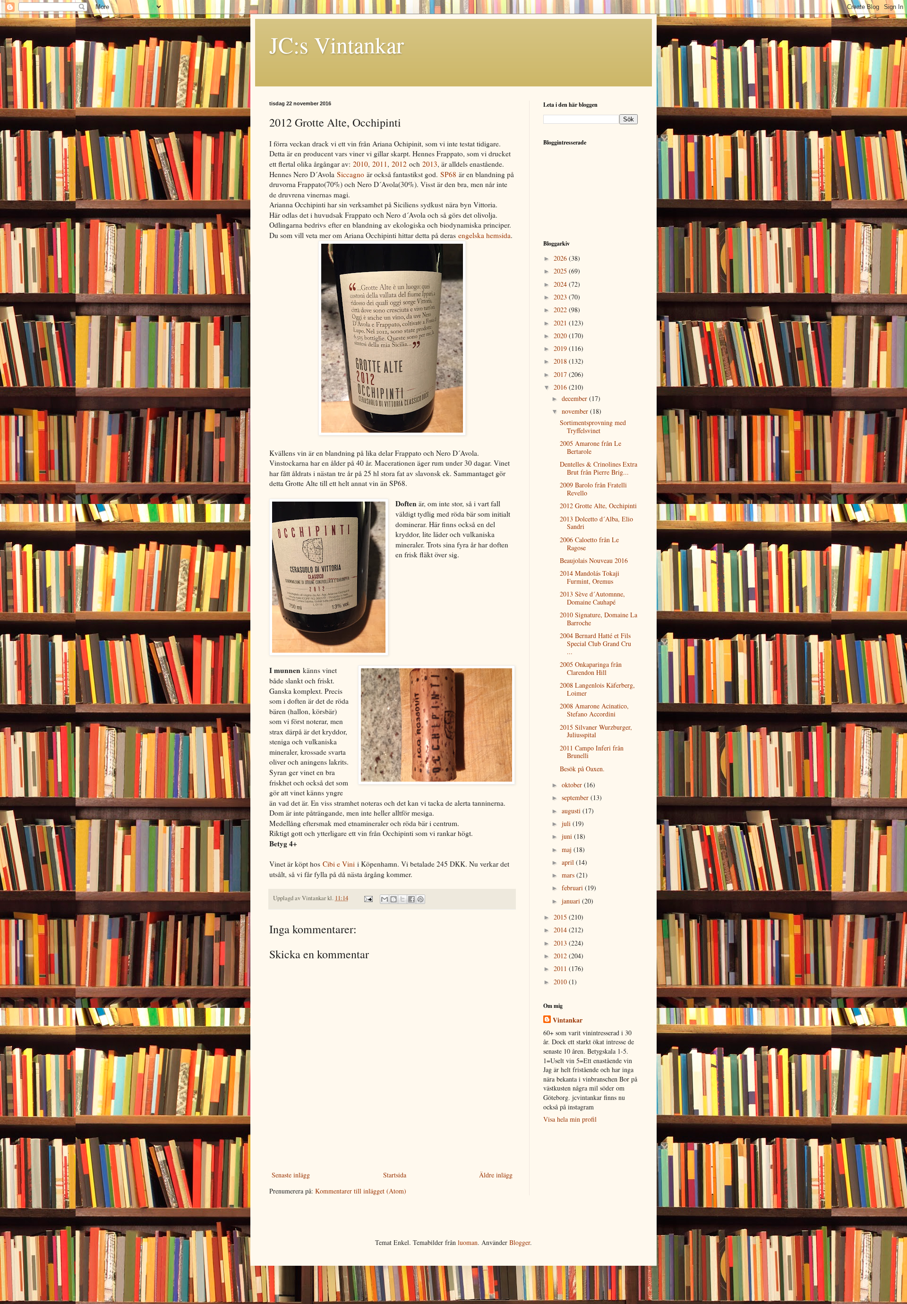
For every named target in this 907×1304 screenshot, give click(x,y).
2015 (561, 916)
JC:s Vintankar (336, 44)
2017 (561, 374)
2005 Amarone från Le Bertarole (590, 447)
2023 (561, 296)
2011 (379, 164)
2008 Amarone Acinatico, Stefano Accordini (594, 709)
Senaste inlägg (291, 1174)
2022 (561, 309)
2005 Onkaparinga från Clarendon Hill (591, 668)
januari (572, 900)
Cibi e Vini (339, 864)
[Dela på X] (402, 899)
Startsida (394, 1174)
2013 (429, 164)
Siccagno (350, 174)
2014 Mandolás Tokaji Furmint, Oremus (589, 577)
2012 (399, 164)
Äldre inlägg (496, 1174)
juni (568, 836)
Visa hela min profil (570, 1119)
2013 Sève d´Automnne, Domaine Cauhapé (592, 597)
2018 (561, 361)
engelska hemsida (484, 235)
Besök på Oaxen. (582, 768)
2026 (561, 258)
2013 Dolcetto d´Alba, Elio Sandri (596, 522)
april (569, 862)
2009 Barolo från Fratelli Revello (593, 488)
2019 (561, 348)
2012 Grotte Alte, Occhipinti (598, 505)
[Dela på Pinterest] (420, 899)
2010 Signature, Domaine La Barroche (598, 618)
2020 (561, 335)
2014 (561, 929)
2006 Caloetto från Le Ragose (589, 543)
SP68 (448, 174)
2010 (360, 164)
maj (567, 849)
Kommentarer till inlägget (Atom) (360, 1190)
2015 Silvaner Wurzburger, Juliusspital (596, 731)
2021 (561, 322)
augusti (572, 810)
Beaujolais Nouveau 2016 (594, 560)
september (576, 797)
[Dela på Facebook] (411, 899)
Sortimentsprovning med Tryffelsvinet (593, 426)
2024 (561, 284)
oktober (573, 784)
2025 (561, 270)
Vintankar (567, 1020)
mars (569, 874)
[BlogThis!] (393, 899)
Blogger (519, 1242)
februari (573, 887)
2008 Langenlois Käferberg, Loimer (597, 689)
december (575, 398)
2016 (561, 387)
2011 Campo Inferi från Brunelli (592, 751)
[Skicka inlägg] (367, 898)
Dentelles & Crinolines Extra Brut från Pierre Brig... (598, 468)
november (576, 411)
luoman (468, 1242)
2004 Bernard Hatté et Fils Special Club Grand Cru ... (595, 643)
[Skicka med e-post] (384, 899)
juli (567, 823)
